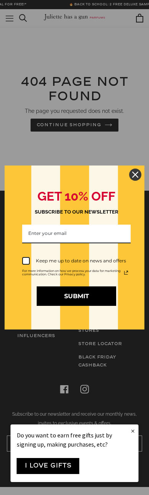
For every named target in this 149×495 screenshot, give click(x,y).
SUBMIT (76, 296)
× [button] (133, 431)
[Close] (135, 175)
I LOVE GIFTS (48, 465)
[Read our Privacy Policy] (126, 272)
